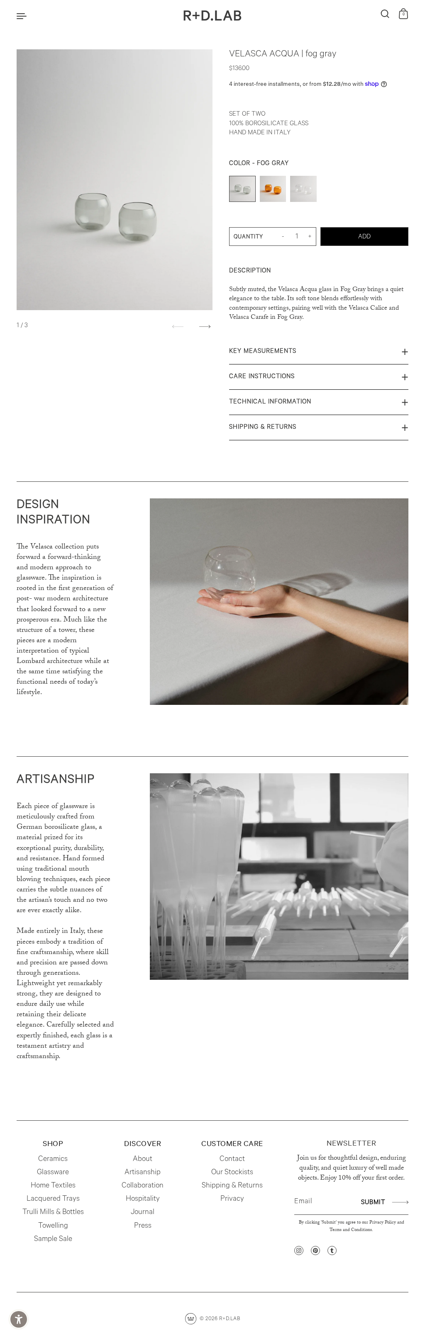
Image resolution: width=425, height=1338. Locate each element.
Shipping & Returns (262, 427)
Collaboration (143, 1186)
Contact (232, 1160)
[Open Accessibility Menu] (18, 1319)
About (142, 1160)
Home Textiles (53, 1186)
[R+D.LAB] (212, 15)
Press (142, 1226)
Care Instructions (262, 377)
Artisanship (143, 1173)
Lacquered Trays (53, 1199)
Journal (142, 1213)
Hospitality (143, 1199)
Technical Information (270, 402)
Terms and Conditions (351, 1230)
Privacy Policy (382, 1223)
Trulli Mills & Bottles (53, 1213)
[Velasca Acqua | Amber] (273, 191)
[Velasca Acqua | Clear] (303, 191)
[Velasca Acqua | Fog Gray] (242, 191)
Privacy (232, 1199)
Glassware (53, 1173)
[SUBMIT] (399, 1202)
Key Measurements (262, 351)
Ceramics (53, 1160)
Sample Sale (53, 1240)
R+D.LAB (229, 1319)
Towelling (53, 1226)
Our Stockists (232, 1173)
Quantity (248, 237)
